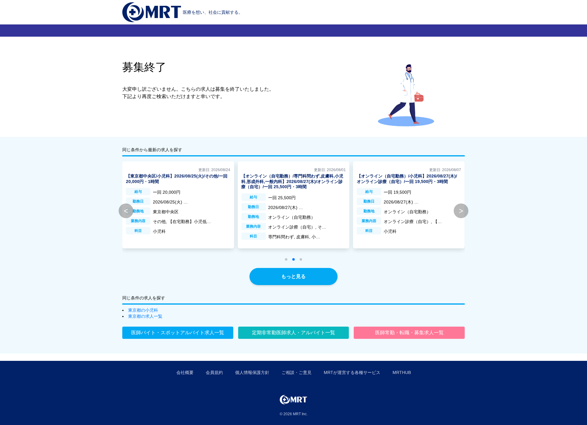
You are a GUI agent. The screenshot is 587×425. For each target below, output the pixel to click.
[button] (286, 259)
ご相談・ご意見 (297, 372)
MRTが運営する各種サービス (352, 372)
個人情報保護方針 (252, 372)
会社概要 (185, 372)
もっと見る (293, 276)
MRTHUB (402, 372)
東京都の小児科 (143, 310)
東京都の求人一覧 (145, 316)
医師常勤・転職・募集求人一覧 (409, 332)
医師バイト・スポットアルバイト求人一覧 (177, 332)
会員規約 (214, 372)
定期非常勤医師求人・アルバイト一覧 (293, 332)
